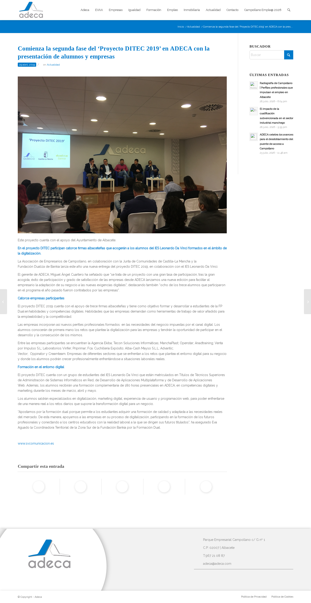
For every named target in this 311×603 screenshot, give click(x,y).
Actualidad (53, 64)
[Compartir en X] (80, 486)
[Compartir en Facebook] (38, 486)
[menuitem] (85, 10)
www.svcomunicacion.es (36, 443)
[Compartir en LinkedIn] (164, 486)
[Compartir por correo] (206, 486)
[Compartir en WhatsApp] (122, 486)
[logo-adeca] (31, 10)
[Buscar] (288, 10)
